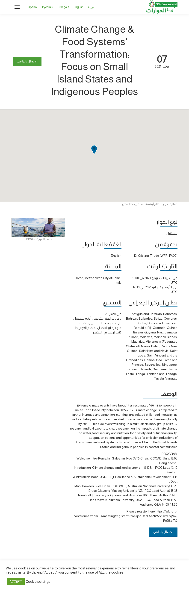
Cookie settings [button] (38, 581)
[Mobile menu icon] (17, 7)
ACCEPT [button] (16, 581)
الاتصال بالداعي (27, 61)
